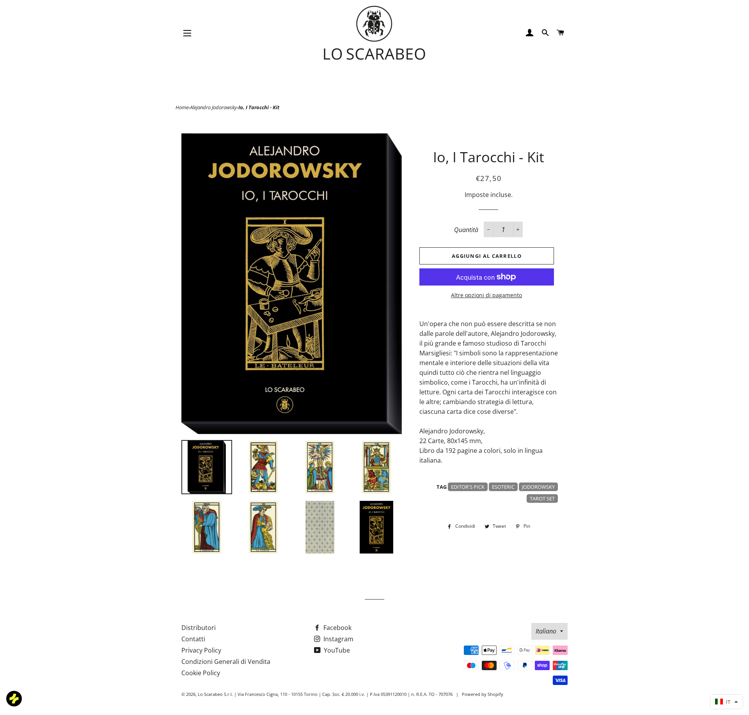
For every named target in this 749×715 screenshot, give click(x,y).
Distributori (198, 627)
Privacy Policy (201, 650)
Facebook (336, 627)
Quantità (466, 229)
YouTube (336, 650)
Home (182, 107)
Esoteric (503, 486)
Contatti (193, 639)
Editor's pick (468, 486)
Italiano (546, 631)
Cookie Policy (200, 673)
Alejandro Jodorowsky (213, 107)
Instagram (337, 639)
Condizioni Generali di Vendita (225, 661)
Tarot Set (542, 498)
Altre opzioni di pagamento (486, 295)
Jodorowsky (538, 486)
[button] (726, 702)
